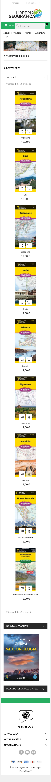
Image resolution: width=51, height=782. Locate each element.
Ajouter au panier (29, 131)
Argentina (25, 137)
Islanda (25, 366)
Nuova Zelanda (25, 537)
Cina (25, 194)
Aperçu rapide (22, 131)
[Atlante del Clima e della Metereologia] (21, 657)
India (25, 308)
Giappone (25, 251)
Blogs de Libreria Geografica (22, 688)
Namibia (25, 480)
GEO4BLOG (26, 726)
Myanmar (25, 423)
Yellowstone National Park (25, 594)
